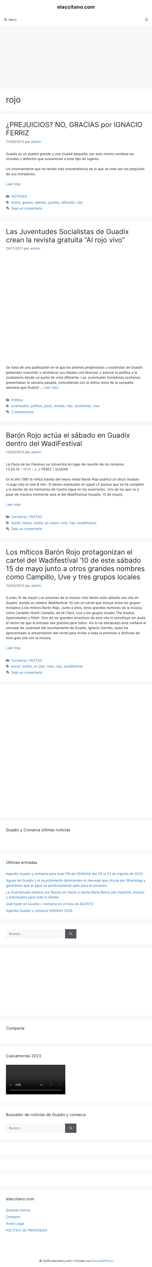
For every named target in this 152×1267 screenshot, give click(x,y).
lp (46, 523)
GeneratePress (102, 1261)
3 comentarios (22, 412)
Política (17, 400)
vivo (96, 406)
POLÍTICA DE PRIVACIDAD (26, 1230)
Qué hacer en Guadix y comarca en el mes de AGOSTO (50, 904)
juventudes (20, 406)
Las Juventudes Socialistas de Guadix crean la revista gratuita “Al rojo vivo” (67, 235)
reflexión (68, 202)
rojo (80, 202)
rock (64, 523)
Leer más (13, 184)
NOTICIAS (19, 196)
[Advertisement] (76, 55)
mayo (54, 523)
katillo (38, 523)
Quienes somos (18, 1210)
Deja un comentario (26, 208)
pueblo (53, 202)
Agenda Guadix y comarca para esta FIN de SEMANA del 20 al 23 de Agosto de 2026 (74, 874)
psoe (48, 406)
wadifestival (86, 523)
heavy (27, 523)
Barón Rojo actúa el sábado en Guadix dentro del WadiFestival (68, 439)
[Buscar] (70, 934)
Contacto (13, 1217)
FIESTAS (35, 517)
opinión (40, 202)
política (36, 406)
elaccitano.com (76, 7)
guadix (27, 202)
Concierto (19, 517)
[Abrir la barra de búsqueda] (146, 20)
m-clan (39, 666)
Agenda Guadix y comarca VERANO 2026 (39, 911)
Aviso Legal (15, 1224)
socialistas (82, 406)
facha (15, 202)
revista (59, 406)
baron (16, 523)
